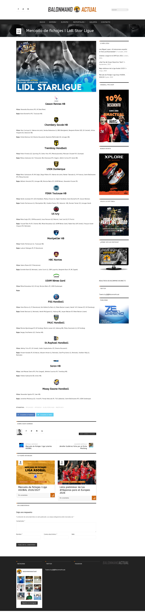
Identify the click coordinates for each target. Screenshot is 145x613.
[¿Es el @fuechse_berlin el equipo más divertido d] (29, 588)
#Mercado (60, 407)
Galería (93, 22)
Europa (64, 22)
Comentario (20, 521)
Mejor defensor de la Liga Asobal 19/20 (112, 68)
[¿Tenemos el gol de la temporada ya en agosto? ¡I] (21, 579)
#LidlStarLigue (48, 407)
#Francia (38, 407)
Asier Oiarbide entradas (87, 434)
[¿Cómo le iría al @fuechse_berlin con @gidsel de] (21, 596)
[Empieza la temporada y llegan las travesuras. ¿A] (21, 588)
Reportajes (79, 22)
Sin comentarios (23, 495)
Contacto (105, 22)
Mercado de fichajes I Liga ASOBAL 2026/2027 (32, 488)
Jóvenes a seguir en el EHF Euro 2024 (111, 56)
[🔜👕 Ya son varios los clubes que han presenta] (29, 596)
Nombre (19, 534)
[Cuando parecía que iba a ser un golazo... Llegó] (37, 579)
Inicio (42, 22)
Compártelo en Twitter (46, 414)
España (52, 22)
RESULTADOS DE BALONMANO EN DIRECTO (112, 281)
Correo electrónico (50, 534)
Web (73, 534)
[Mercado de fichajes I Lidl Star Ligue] (56, 91)
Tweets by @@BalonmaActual (109, 294)
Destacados (23, 482)
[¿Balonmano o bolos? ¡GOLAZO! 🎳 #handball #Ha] (37, 596)
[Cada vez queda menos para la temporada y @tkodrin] (37, 588)
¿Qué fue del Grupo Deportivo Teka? (111, 62)
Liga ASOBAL (41, 482)
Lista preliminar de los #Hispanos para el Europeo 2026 (75, 490)
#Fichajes (29, 407)
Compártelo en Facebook (27, 414)
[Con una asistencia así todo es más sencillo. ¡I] (29, 579)
